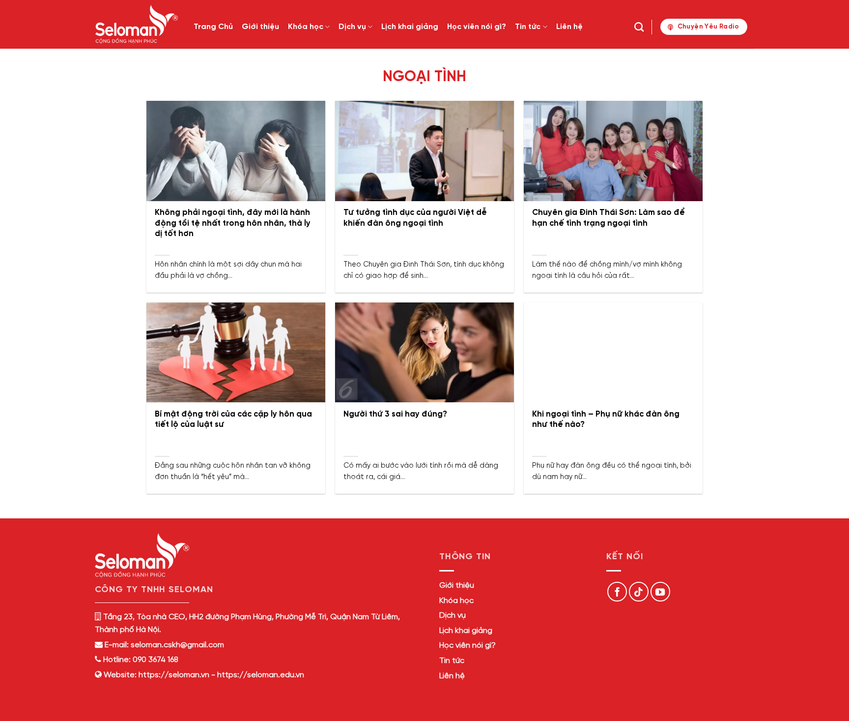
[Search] (639, 26)
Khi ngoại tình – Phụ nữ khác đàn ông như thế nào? (605, 419)
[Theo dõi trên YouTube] (660, 591)
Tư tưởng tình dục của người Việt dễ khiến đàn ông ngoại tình (415, 218)
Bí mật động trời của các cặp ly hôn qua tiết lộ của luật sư (233, 419)
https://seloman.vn (174, 675)
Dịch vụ (352, 27)
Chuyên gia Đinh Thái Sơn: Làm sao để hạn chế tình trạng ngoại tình (608, 218)
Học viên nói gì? (476, 27)
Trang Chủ (213, 27)
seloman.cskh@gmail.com (177, 645)
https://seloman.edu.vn (260, 675)
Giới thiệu (260, 27)
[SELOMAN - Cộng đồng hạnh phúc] (137, 24)
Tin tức (527, 27)
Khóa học (305, 27)
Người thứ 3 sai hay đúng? (395, 414)
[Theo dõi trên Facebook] (617, 591)
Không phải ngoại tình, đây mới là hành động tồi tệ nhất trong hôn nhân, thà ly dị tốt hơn (233, 223)
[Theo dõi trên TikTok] (639, 591)
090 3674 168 (154, 660)
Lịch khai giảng (409, 27)
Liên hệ (569, 27)
